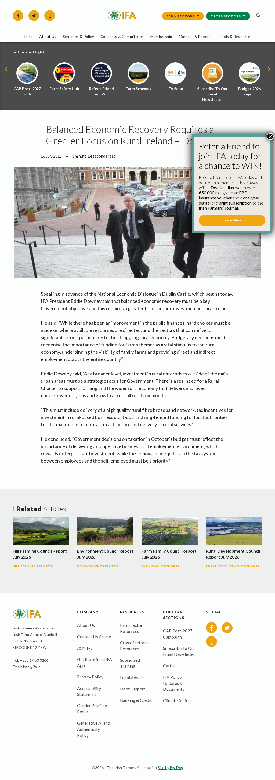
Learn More (232, 220)
